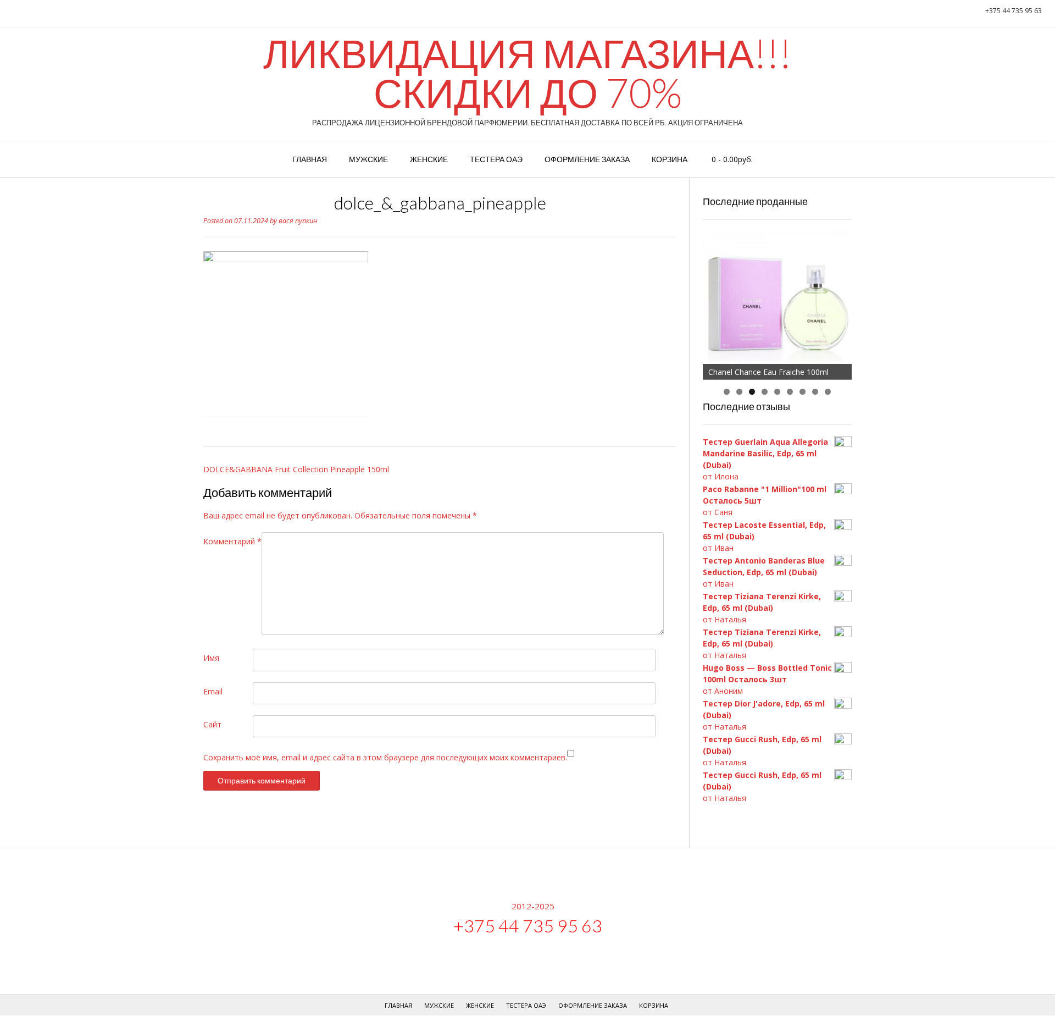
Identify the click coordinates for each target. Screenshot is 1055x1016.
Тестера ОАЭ (496, 159)
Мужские (368, 159)
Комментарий (232, 541)
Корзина (669, 159)
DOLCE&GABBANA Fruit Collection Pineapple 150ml (296, 469)
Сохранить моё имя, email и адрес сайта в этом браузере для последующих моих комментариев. (385, 757)
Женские (429, 159)
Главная (309, 159)
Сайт (212, 724)
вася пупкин (298, 220)
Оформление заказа (587, 159)
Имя (211, 658)
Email (213, 691)
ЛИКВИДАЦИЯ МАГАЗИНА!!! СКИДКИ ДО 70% (527, 72)
